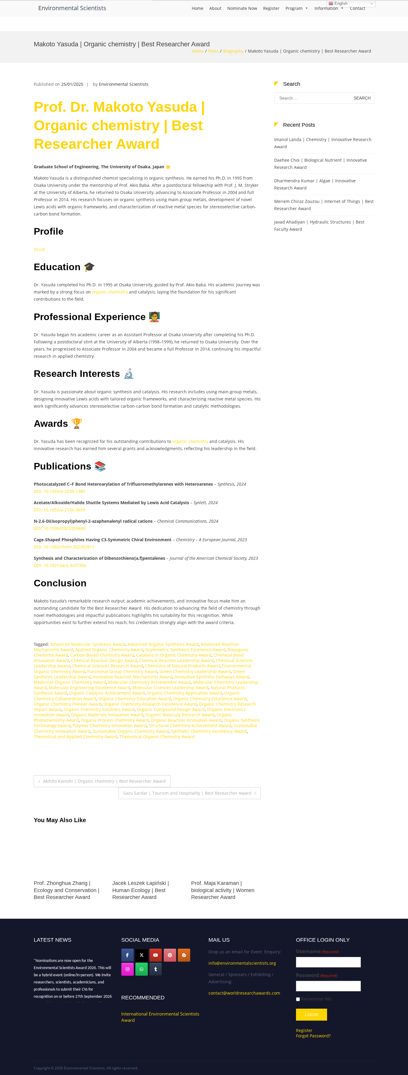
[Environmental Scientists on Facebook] (127, 955)
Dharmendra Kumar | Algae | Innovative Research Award (315, 184)
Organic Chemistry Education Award (134, 698)
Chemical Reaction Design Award (104, 660)
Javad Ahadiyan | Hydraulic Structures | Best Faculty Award (319, 225)
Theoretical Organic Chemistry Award (156, 736)
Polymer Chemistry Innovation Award (110, 725)
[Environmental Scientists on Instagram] (127, 969)
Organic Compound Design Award (171, 709)
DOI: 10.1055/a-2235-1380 (59, 491)
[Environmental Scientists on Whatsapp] (141, 969)
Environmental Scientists (72, 8)
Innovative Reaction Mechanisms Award (132, 677)
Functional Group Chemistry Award (122, 671)
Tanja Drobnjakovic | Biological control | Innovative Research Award (226, 890)
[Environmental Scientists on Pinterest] (170, 955)
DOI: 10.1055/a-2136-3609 (59, 510)
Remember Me (316, 999)
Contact (357, 8)
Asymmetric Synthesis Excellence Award (185, 649)
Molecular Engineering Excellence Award (89, 687)
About (215, 8)
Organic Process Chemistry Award (115, 720)
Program (294, 8)
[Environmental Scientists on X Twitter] (141, 955)
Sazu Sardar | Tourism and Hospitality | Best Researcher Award (187, 793)
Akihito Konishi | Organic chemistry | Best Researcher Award (104, 781)
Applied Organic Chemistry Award (109, 649)
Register (271, 8)
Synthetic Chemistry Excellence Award (209, 731)
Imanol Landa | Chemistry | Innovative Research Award (323, 143)
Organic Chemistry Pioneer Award (68, 704)
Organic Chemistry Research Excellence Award (150, 704)
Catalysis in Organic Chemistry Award (173, 655)
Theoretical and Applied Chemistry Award (75, 736)
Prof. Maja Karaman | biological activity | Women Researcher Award (144, 890)
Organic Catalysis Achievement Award (107, 693)
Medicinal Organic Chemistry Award (70, 682)
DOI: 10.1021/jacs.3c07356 (60, 565)
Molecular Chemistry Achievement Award (149, 682)
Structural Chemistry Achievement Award (190, 725)
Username (317, 951)
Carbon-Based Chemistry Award (102, 655)
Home (197, 8)
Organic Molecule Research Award (179, 715)
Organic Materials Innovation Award (107, 715)
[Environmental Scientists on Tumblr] (155, 969)
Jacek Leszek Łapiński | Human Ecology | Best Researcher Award (62, 890)
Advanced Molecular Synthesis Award (87, 644)
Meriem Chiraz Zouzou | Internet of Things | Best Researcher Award (324, 204)
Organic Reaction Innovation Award (186, 720)
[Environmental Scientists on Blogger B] (184, 955)
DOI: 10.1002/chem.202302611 (64, 547)
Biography (233, 51)
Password (317, 975)
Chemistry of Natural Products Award (182, 666)
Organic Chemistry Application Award (184, 693)
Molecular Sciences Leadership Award (170, 687)
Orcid (39, 249)
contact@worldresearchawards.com (244, 993)
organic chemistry (110, 292)
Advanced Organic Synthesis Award (163, 644)
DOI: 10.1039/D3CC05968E (60, 528)
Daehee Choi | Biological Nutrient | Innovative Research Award (320, 163)
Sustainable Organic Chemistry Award (131, 731)
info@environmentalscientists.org (242, 963)
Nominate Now (242, 8)
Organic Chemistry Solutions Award (99, 709)
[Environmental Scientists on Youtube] (155, 955)
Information (326, 8)
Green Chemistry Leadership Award (195, 671)
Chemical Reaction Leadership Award (176, 660)
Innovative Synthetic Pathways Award (211, 677)
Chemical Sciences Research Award (107, 666)
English (340, 3)
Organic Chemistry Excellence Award (209, 698)
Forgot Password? (313, 1036)
